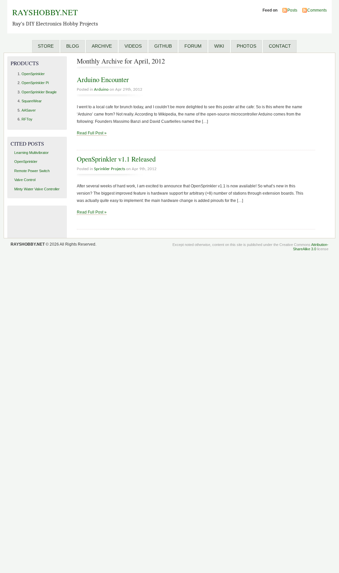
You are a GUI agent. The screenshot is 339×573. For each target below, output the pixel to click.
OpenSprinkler (33, 74)
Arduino (101, 89)
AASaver (29, 110)
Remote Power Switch (32, 171)
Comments (317, 10)
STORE (46, 46)
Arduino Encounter (103, 79)
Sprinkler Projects (109, 169)
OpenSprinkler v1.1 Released (116, 159)
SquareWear (32, 101)
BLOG (72, 46)
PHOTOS (246, 46)
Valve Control (24, 180)
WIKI (219, 46)
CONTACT (280, 46)
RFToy (27, 119)
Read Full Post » (92, 133)
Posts (292, 10)
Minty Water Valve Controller (37, 189)
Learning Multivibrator (31, 153)
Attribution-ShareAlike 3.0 (310, 247)
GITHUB (163, 46)
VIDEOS (133, 46)
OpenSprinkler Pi (35, 83)
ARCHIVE (102, 46)
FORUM (193, 46)
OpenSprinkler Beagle (39, 92)
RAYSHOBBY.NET (45, 12)
